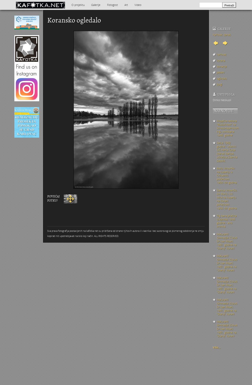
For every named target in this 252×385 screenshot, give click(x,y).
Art (126, 5)
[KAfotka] (40, 5)
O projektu (78, 5)
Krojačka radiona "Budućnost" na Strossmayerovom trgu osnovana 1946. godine (227, 128)
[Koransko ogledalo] (70, 198)
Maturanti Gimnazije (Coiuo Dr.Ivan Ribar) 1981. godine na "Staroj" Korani (227, 241)
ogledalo (222, 78)
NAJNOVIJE (223, 110)
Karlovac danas (222, 35)
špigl (219, 84)
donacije (222, 66)
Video (137, 5)
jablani (220, 72)
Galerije (95, 5)
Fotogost (112, 5)
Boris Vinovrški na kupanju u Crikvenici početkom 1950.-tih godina (227, 176)
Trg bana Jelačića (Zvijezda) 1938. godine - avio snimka (227, 221)
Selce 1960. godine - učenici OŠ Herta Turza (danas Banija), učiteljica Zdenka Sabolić (227, 152)
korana (221, 60)
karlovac (222, 54)
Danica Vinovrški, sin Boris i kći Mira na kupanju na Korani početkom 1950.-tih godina (227, 199)
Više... (217, 347)
